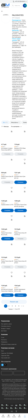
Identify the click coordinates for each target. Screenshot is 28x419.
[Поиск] (13, 6)
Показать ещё (14, 301)
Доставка (4, 331)
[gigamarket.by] (5, 6)
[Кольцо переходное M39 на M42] (20, 276)
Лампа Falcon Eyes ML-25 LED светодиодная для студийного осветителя (6, 234)
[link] (2, 11)
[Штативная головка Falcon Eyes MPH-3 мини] (7, 135)
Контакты (4, 339)
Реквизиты (4, 342)
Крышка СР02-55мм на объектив (20, 149)
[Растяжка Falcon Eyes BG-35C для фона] (20, 192)
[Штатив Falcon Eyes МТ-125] (20, 164)
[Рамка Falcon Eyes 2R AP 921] (20, 248)
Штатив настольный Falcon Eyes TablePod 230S (7, 290)
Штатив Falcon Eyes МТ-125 (19, 177)
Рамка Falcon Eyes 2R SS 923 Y (7, 177)
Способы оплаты (6, 326)
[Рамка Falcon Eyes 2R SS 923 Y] (7, 164)
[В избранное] (24, 159)
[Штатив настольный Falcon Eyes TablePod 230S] (7, 276)
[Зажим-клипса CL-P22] (7, 192)
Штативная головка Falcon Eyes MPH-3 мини (6, 149)
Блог (2, 351)
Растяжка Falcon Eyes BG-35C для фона (20, 205)
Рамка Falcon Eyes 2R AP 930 (7, 262)
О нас (2, 337)
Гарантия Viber (5, 355)
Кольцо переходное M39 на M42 (19, 290)
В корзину (7, 154)
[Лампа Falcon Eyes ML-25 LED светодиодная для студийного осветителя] (7, 220)
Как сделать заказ (6, 324)
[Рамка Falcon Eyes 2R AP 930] (7, 248)
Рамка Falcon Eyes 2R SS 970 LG (20, 233)
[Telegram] (2, 365)
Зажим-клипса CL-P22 (7, 204)
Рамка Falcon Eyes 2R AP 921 (20, 262)
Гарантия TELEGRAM (7, 353)
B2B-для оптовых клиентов (8, 344)
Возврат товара (5, 328)
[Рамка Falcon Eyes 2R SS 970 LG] (20, 220)
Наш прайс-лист (5, 358)
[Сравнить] (11, 131)
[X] (5, 365)
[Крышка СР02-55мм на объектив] (20, 135)
